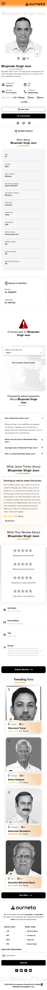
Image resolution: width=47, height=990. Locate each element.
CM (8, 931)
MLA (8, 940)
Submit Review (25, 116)
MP (8, 935)
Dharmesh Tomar (17, 728)
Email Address (13, 621)
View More (23, 895)
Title (9, 633)
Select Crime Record (13, 350)
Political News (32, 931)
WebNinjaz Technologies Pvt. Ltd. (23, 987)
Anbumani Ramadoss (19, 831)
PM (8, 944)
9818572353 (33, 93)
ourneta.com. (19, 984)
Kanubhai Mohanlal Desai (21, 883)
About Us (30, 940)
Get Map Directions (25, 131)
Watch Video (25, 109)
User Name (12, 608)
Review (10, 646)
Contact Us (31, 935)
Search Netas (32, 944)
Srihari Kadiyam (16, 780)
